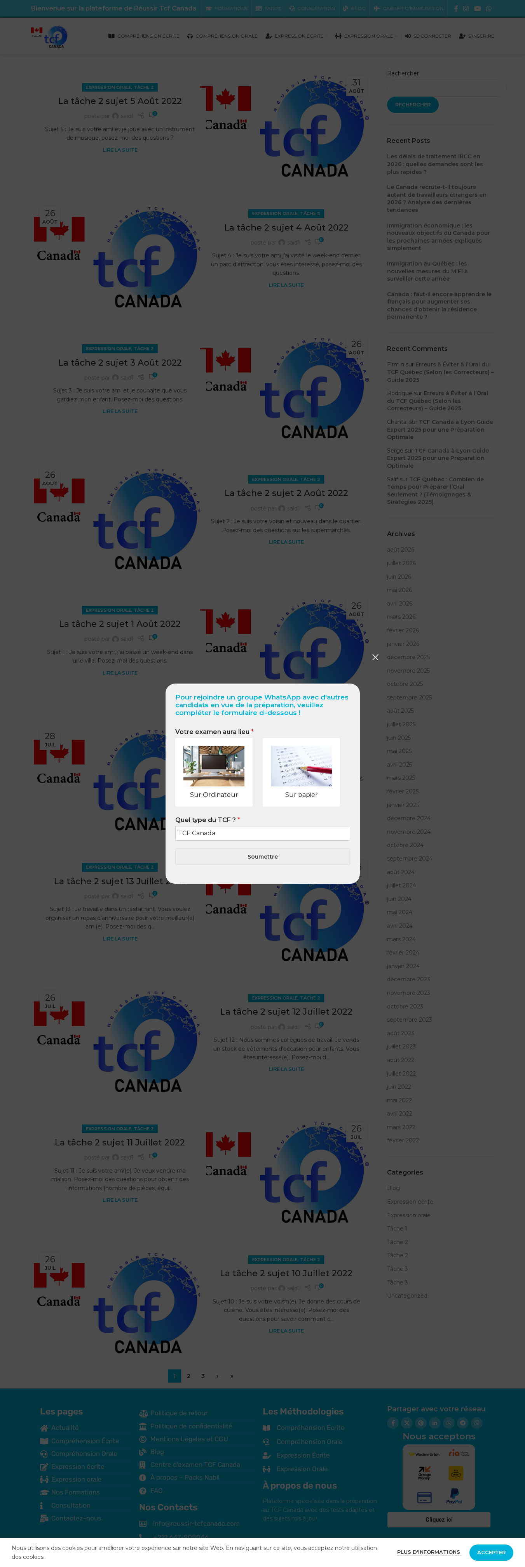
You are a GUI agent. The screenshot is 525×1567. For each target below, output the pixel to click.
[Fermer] (375, 657)
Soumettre (263, 856)
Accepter (491, 1552)
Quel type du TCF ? (207, 820)
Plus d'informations (429, 1552)
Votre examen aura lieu (214, 732)
